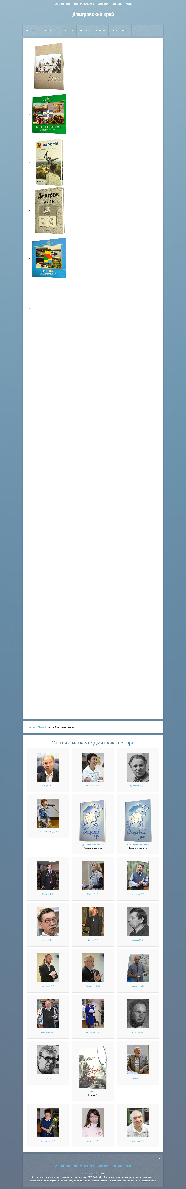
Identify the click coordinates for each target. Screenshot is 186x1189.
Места (69, 30)
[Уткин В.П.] (138, 1060)
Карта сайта (103, 4)
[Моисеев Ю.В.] (138, 968)
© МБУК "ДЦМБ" (90, 1174)
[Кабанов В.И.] (48, 875)
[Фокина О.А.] (93, 1122)
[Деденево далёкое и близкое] (49, 66)
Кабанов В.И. (48, 894)
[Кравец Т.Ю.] (93, 875)
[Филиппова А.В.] (48, 1122)
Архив (129, 4)
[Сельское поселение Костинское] (49, 405)
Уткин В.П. (138, 1078)
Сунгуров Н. (137, 1032)
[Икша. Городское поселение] (49, 258)
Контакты (118, 4)
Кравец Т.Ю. (93, 894)
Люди (85, 30)
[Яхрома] (49, 162)
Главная (32, 30)
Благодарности (62, 4)
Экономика (121, 30)
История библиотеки (83, 4)
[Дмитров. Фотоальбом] (49, 643)
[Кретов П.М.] (48, 921)
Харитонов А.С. (138, 1141)
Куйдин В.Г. (93, 940)
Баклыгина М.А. (93, 785)
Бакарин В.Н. (48, 785)
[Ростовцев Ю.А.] (48, 1014)
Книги (101, 30)
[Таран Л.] (48, 1060)
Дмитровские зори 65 (138, 845)
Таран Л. (48, 1078)
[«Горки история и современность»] (49, 689)
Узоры (93, 1092)
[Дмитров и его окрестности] (49, 453)
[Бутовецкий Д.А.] (138, 767)
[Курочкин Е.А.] (48, 968)
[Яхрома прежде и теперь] (49, 547)
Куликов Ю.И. (138, 940)
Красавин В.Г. (138, 894)
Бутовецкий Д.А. (137, 785)
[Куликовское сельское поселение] (49, 114)
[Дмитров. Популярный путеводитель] (49, 308)
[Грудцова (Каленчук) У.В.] (48, 813)
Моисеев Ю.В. (138, 986)
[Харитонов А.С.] (138, 1122)
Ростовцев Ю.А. (48, 1032)
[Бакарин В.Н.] (48, 767)
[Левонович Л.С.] (93, 968)
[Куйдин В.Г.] (93, 921)
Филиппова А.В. (48, 1141)
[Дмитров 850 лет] (49, 595)
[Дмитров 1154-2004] (49, 210)
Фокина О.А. (93, 1141)
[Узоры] (93, 1067)
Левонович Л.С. (93, 986)
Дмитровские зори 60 (93, 845)
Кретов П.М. (48, 940)
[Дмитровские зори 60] (93, 820)
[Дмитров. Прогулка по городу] (49, 356)
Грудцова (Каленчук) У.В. (48, 831)
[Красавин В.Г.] (138, 875)
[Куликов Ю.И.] (138, 921)
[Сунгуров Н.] (138, 1014)
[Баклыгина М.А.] (93, 767)
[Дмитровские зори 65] (138, 820)
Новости (52, 30)
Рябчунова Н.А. (93, 1032)
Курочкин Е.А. (48, 986)
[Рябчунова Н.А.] (93, 1014)
